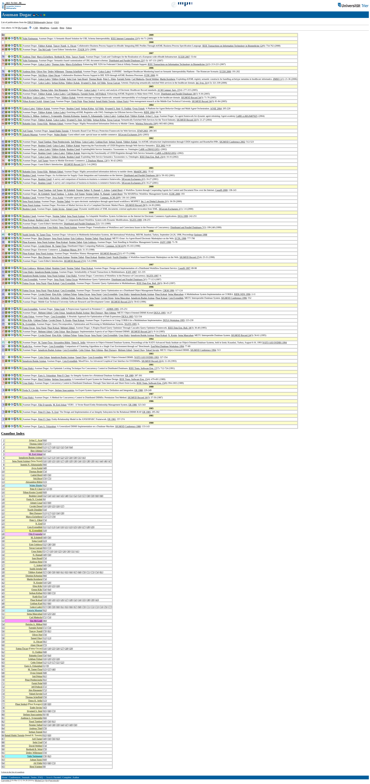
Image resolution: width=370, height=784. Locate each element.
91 (3, 752)
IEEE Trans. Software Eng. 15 (133, 379)
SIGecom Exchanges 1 (169, 209)
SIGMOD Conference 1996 (234, 298)
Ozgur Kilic (42, 123)
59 (92, 496)
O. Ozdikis (126, 108)
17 (49, 447)
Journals (25, 777)
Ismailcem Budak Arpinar (34, 227)
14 (3, 485)
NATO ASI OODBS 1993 (146, 357)
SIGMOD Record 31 (73, 164)
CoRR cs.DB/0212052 (165, 153)
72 (45, 444)
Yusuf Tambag (44, 142)
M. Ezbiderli (69, 190)
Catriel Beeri (116, 190)
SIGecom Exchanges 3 (128, 134)
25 (66, 457)
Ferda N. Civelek (30, 390)
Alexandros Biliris (61, 342)
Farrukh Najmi (123, 79)
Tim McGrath (44, 49)
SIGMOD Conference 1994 (203, 350)
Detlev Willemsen (56, 71)
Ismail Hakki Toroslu (105, 101)
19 (3, 503)
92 (3, 756)
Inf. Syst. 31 (201, 83)
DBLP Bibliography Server (39, 22)
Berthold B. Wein (62, 57)
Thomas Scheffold (73, 71)
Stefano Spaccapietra (61, 379)
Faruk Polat (76, 101)
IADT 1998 (165, 242)
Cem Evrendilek (30, 279)
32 (62, 447)
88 (3, 742)
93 (3, 759)
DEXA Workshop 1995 (174, 320)
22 (58, 447)
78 (3, 707)
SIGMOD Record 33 (186, 120)
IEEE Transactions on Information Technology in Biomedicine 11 (178, 64)
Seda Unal (71, 79)
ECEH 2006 (225, 71)
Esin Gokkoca (77, 238)
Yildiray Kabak (45, 46)
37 (62, 506)
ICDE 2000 (174, 194)
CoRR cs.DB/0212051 (149, 149)
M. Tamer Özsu (43, 234)
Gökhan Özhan (70, 294)
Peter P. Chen (63, 375)
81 (101, 572)
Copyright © (6, 780)
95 (3, 766)
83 (3, 725)
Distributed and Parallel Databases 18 (178, 94)
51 (71, 496)
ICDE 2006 (149, 75)
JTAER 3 (81, 49)
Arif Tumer (28, 131)
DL (19, 28)
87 (3, 739)
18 (53, 447)
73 (49, 548)
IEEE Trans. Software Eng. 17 (143, 368)
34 (79, 461)
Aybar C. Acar (151, 116)
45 (62, 496)
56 (3, 631)
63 (3, 655)
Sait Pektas (76, 142)
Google (54, 28)
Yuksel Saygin (152, 350)
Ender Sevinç (58, 209)
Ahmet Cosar (49, 101)
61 (62, 572)
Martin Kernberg (167, 79)
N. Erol (55, 412)
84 (3, 728)
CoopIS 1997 (184, 268)
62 (45, 485)
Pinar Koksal (29, 220)
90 (3, 749)
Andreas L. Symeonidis (51, 116)
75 (49, 478)
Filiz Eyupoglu (45, 404)
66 (45, 440)
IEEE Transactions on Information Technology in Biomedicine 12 (232, 46)
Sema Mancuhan (175, 294)
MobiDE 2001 (140, 171)
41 (84, 457)
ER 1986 (132, 404)
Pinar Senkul (89, 101)
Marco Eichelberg (45, 57)
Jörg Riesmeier (61, 90)
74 (45, 471)
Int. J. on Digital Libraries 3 (153, 201)
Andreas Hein (29, 71)
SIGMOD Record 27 (109, 253)
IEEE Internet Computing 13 (124, 38)
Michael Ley (40, 780)
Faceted (57, 777)
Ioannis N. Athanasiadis (91, 116)
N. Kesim (66, 320)
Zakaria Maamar (30, 134)
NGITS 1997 (152, 275)
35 (84, 461)
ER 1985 (146, 412)
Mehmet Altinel (56, 123)
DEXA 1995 (159, 313)
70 (45, 478)
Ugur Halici (52, 227)
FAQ (56, 22)
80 (45, 621)
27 (62, 461)
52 (75, 496)
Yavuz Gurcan (113, 83)
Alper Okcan (54, 75)
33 (3, 551)
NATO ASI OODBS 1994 (274, 342)
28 (66, 461)
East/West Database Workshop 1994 (167, 346)
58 (88, 496)
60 (97, 496)
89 (3, 746)
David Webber (152, 79)
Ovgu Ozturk (138, 108)
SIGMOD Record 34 (190, 97)
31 (79, 457)
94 (3, 763)
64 (71, 447)
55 (3, 628)
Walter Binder (60, 134)
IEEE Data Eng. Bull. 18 (179, 328)
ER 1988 (138, 390)
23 (3, 516)
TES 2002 (160, 145)
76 (45, 562)
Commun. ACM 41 (114, 246)
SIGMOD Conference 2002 (232, 142)
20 (3, 506)
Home (4, 777)
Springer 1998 (200, 234)
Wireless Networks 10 (145, 123)
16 (58, 457)
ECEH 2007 (184, 57)
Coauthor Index (13, 433)
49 (45, 475)
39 (92, 461)
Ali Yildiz (101, 83)
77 (49, 444)
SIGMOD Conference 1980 (128, 426)
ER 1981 (112, 419)
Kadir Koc (27, 346)
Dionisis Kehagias (71, 116)
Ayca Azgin (57, 197)
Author (76, 777)
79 (53, 516)
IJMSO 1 (277, 79)
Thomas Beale (95, 79)
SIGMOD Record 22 (151, 361)
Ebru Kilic (57, 294)
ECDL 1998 (180, 238)
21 (3, 509)
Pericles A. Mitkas (31, 116)
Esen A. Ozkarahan (47, 375)
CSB (35, 28)
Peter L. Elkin (109, 79)
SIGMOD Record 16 (137, 397)
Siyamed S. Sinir (88, 83)
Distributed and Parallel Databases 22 (126, 60)
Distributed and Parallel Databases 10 (141, 175)
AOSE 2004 (216, 108)
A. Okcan (71, 46)
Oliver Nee (42, 71)
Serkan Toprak (115, 142)
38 (88, 461)
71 (88, 572)
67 (75, 572)
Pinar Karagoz (29, 242)
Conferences (14, 777)
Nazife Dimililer (120, 257)
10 (3, 471)
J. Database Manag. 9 (69, 249)
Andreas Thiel (29, 57)
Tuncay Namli (59, 46)
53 (79, 496)
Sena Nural (59, 279)
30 (75, 457)
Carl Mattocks (138, 79)
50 (49, 475)
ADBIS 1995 (112, 309)
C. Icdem (105, 190)
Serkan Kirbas (58, 83)
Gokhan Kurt (123, 116)
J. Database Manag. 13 (96, 160)
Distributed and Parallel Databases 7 (80, 223)
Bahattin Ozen (29, 123)
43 (53, 496)
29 (71, 461)
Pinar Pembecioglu (61, 142)
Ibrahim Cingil (73, 108)
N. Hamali (95, 190)
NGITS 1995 (130, 324)
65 (45, 548)
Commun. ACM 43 (109, 197)
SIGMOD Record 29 (135, 205)
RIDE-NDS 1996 (242, 294)
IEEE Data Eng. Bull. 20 (148, 283)
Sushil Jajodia (29, 234)
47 (110, 461)
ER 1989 (129, 375)
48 (45, 468)
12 (49, 457)
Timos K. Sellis (78, 342)
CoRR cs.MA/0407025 (246, 116)
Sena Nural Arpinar (31, 201)
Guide (24, 28)
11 (45, 457)
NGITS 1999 (136, 220)
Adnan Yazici (122, 101)
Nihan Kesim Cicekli (32, 101)
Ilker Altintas (110, 313)
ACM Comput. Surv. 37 (168, 90)
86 (3, 735)
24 (3, 520)
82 (3, 721)
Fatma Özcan (22, 648)
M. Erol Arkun (59, 404)
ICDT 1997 (131, 272)
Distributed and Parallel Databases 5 (127, 279)
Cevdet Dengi (44, 246)
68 (101, 496)
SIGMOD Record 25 (120, 302)
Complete (66, 777)
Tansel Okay (139, 350)
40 (45, 568)
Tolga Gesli (59, 309)
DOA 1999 (183, 216)
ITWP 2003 (142, 131)
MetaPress (44, 28)
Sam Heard (82, 79)
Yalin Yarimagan (30, 38)
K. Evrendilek (29, 324)
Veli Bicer (42, 75)
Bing (62, 28)
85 (3, 732)
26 (71, 457)
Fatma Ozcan (71, 279)
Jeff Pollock (100, 94)
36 (3, 562)
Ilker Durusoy (44, 238)
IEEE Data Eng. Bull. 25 (151, 157)
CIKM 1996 (168, 290)
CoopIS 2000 (221, 190)
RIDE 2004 (149, 112)
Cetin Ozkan (59, 313)
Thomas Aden (58, 64)
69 (45, 492)
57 (84, 496)
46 (105, 461)
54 (66, 447)
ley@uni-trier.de (52, 780)
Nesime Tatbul (82, 190)
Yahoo (69, 28)
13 (45, 447)
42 (3, 582)
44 (101, 461)
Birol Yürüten (44, 379)
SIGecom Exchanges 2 (132, 179)
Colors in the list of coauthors (12, 772)
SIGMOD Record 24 (140, 331)
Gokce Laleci (44, 64)
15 (45, 482)
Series (34, 777)
